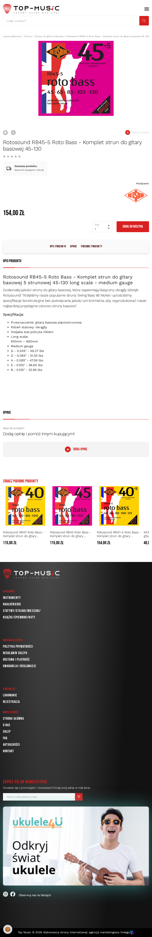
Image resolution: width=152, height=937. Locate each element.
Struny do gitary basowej (49, 36)
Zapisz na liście (139, 132)
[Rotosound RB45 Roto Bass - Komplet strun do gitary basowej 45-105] (72, 506)
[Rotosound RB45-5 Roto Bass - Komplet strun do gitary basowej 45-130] (76, 78)
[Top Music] (31, 9)
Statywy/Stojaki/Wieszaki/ (22, 611)
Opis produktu (58, 246)
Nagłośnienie (12, 604)
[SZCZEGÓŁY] (44, 543)
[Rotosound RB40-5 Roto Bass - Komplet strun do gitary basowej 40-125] (119, 506)
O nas (6, 725)
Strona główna (13, 719)
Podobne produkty (91, 246)
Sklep (7, 732)
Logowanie (10, 695)
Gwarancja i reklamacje (19, 666)
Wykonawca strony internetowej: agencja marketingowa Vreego (86, 932)
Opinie (73, 246)
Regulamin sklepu (15, 653)
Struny (28, 36)
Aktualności (11, 745)
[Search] (144, 20)
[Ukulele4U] (76, 846)
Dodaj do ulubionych (5, 132)
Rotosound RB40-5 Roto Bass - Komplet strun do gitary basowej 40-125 (119, 534)
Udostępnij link (13, 132)
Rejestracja (11, 702)
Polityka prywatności (18, 646)
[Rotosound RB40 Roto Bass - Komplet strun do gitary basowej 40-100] (25, 506)
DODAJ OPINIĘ (80, 449)
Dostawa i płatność (16, 659)
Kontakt (8, 751)
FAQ (5, 738)
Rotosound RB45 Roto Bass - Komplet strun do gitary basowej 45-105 (70, 534)
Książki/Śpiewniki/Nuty (19, 617)
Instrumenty (12, 598)
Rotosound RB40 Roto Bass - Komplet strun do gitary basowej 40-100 (23, 534)
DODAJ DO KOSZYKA (133, 226)
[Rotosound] (136, 195)
